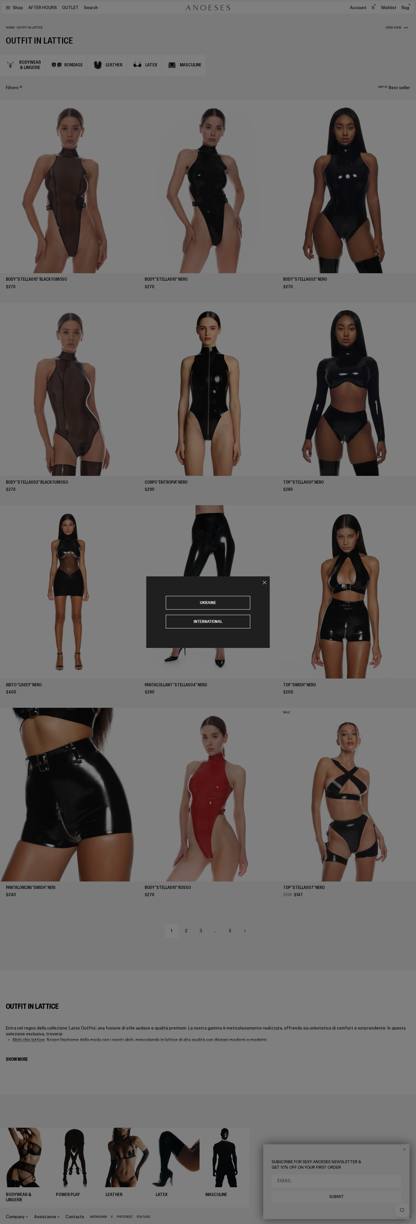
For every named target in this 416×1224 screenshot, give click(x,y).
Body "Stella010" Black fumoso (36, 279)
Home (10, 27)
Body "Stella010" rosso (168, 887)
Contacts (74, 1216)
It (373, 7)
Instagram (98, 1216)
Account (358, 7)
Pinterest (125, 1216)
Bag (406, 7)
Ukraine (208, 602)
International (208, 621)
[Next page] (245, 931)
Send (394, 1166)
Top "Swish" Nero (299, 684)
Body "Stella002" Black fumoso (37, 482)
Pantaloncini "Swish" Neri (30, 887)
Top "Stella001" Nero (303, 482)
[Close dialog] (404, 1149)
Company (15, 1216)
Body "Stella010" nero (166, 279)
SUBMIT (336, 1196)
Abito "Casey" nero (24, 684)
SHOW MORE (17, 1059)
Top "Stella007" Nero (304, 887)
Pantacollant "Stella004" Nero (176, 684)
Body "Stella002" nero (305, 279)
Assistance (45, 1216)
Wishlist (388, 7)
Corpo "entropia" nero (166, 482)
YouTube (143, 1216)
